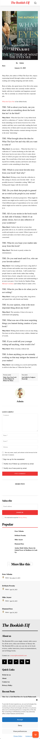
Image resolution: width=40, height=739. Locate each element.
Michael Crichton (8, 283)
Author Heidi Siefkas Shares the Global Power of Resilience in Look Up (26, 550)
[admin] (20, 393)
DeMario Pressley (20, 535)
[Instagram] (10, 661)
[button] (37, 700)
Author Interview (20, 45)
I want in (19, 512)
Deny (20, 725)
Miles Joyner (19, 539)
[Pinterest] (22, 489)
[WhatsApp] (27, 489)
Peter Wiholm (19, 531)
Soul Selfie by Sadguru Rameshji (28, 378)
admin (21, 63)
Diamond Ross (19, 544)
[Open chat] (35, 734)
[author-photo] (3, 578)
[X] (17, 489)
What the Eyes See (8, 101)
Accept (20, 720)
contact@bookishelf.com (18, 655)
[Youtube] (27, 661)
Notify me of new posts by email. (15, 468)
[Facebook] (13, 489)
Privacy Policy (22, 517)
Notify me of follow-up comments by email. (19, 464)
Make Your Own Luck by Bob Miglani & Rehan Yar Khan (9, 378)
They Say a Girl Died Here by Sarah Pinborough (19, 697)
